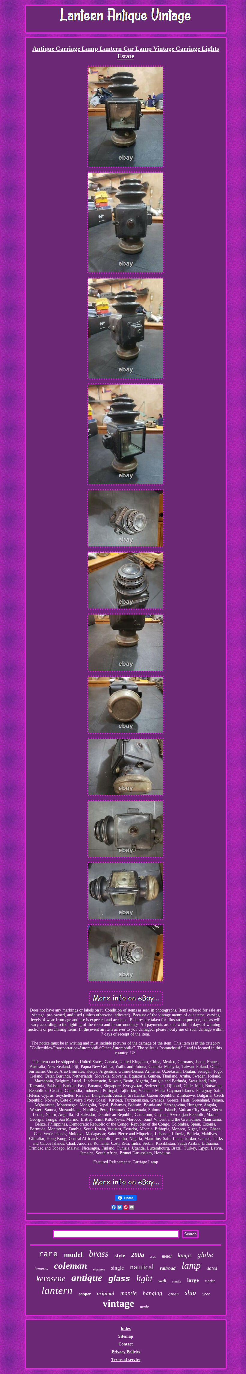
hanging (152, 1293)
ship (190, 1292)
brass (99, 1253)
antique (86, 1277)
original (105, 1293)
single (117, 1268)
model (73, 1254)
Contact (125, 1344)
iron (206, 1294)
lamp (191, 1265)
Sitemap (125, 1336)
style (120, 1255)
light (144, 1278)
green (173, 1293)
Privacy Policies (126, 1352)
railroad (168, 1268)
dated (212, 1268)
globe (205, 1254)
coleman (70, 1265)
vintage (118, 1303)
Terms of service (125, 1359)
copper (85, 1294)
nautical (142, 1267)
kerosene (50, 1278)
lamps (184, 1255)
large (193, 1280)
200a (137, 1254)
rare (48, 1254)
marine (210, 1281)
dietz (153, 1257)
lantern (57, 1290)
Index (126, 1328)
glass (119, 1278)
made (144, 1306)
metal (167, 1256)
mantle (128, 1293)
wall (162, 1280)
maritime (99, 1269)
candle (176, 1281)
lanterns (41, 1268)
